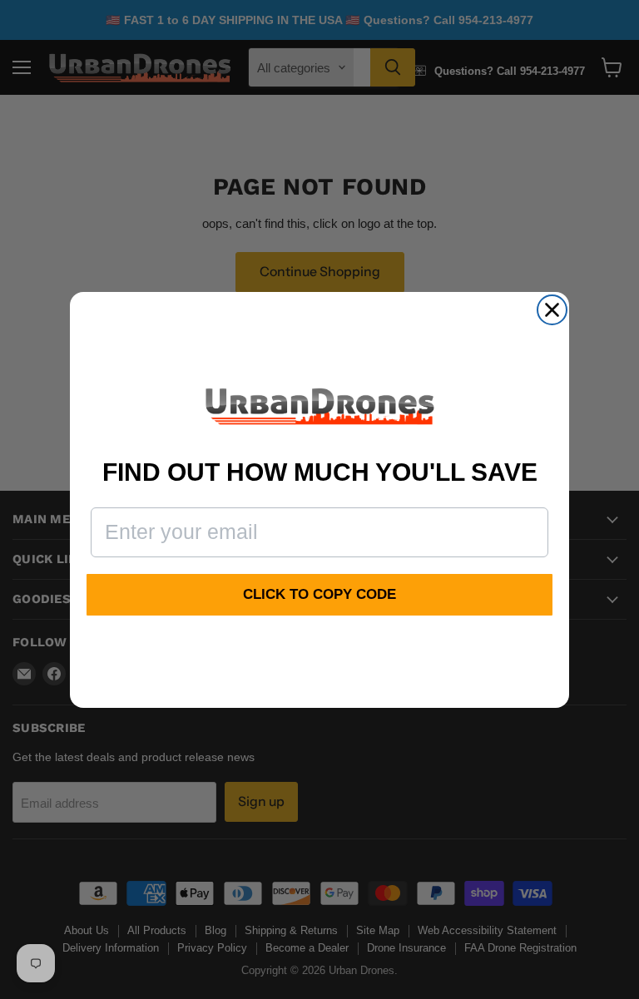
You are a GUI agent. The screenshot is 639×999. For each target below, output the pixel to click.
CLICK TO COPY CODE (319, 594)
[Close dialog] (552, 309)
